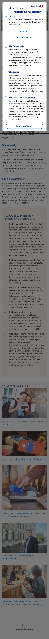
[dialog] (24, 66)
